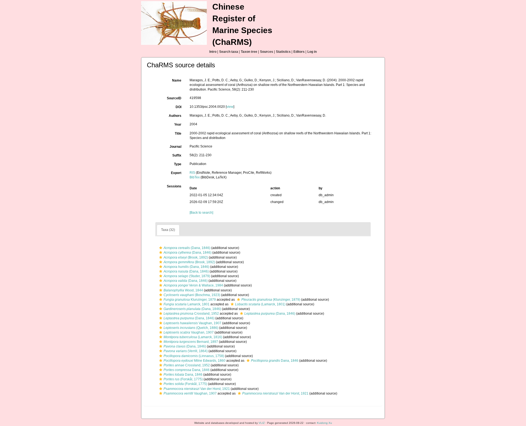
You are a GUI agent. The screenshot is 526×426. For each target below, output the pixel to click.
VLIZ (262, 422)
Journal (175, 147)
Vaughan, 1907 (192, 323)
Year (177, 124)
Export (176, 173)
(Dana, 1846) (187, 248)
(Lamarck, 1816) (193, 337)
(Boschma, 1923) (192, 295)
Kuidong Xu (324, 422)
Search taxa (228, 52)
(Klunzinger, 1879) (270, 300)
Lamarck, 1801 (187, 304)
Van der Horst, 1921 (197, 389)
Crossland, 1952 (191, 313)
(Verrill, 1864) (186, 351)
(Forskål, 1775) (183, 379)
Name (176, 80)
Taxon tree (249, 52)
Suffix (176, 155)
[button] (161, 248)
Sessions (174, 186)
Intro (212, 52)
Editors (299, 52)
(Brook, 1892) (186, 257)
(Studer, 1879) (187, 276)
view (230, 107)
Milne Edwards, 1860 (194, 361)
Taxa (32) (168, 230)
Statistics (283, 52)
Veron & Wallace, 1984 (193, 285)
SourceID (174, 98)
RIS (192, 173)
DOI (178, 107)
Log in (312, 52)
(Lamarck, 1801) (260, 304)
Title (178, 133)
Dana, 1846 (274, 361)
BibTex (195, 177)
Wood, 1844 (183, 290)
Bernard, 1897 (191, 342)
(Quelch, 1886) (191, 328)
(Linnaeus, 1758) (194, 356)
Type (177, 164)
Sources (266, 52)
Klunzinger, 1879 (190, 300)
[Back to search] (201, 213)
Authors (175, 116)
